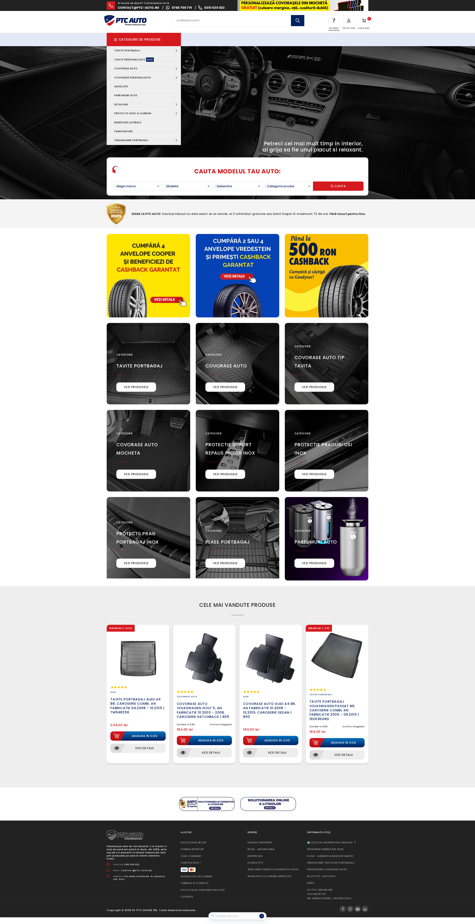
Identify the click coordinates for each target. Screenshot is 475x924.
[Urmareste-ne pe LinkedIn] (365, 909)
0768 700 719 (182, 8)
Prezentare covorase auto (327, 869)
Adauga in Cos (144, 736)
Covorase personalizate (133, 77)
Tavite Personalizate (133, 59)
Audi (113, 692)
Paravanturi (123, 131)
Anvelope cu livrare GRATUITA (269, 876)
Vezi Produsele (136, 387)
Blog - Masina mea (261, 849)
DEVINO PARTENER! (260, 842)
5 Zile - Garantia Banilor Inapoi (330, 856)
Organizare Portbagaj (131, 140)
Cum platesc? (191, 862)
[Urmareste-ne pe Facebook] (343, 909)
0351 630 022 (214, 8)
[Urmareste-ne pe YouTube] (357, 909)
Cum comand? (191, 856)
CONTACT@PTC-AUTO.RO (136, 870)
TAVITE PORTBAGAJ (139, 366)
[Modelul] (187, 186)
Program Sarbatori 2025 (325, 849)
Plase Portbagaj (227, 542)
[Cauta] (297, 20)
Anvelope (121, 86)
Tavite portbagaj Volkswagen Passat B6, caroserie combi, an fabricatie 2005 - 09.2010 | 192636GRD (334, 710)
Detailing (121, 104)
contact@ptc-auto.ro (138, 8)
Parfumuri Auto (125, 95)
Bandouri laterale (127, 122)
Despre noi (255, 856)
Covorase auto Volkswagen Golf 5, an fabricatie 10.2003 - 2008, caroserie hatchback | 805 (203, 710)
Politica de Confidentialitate (203, 890)
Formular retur (192, 849)
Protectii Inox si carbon (133, 113)
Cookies (187, 896)
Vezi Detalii (144, 748)
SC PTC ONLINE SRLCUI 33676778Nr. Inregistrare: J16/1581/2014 (329, 894)
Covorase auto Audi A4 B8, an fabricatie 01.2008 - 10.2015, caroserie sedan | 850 (269, 710)
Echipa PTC (255, 862)
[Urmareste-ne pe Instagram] (350, 909)
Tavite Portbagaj (127, 50)
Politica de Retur (193, 842)
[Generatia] (237, 186)
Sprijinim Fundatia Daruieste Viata (273, 869)
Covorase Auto (126, 68)
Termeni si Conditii (195, 883)
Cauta (340, 186)
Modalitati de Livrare (196, 876)
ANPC (311, 883)
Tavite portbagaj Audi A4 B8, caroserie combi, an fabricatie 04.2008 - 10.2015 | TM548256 (137, 706)
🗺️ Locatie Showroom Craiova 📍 (331, 842)
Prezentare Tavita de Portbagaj (331, 862)
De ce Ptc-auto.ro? (321, 876)
